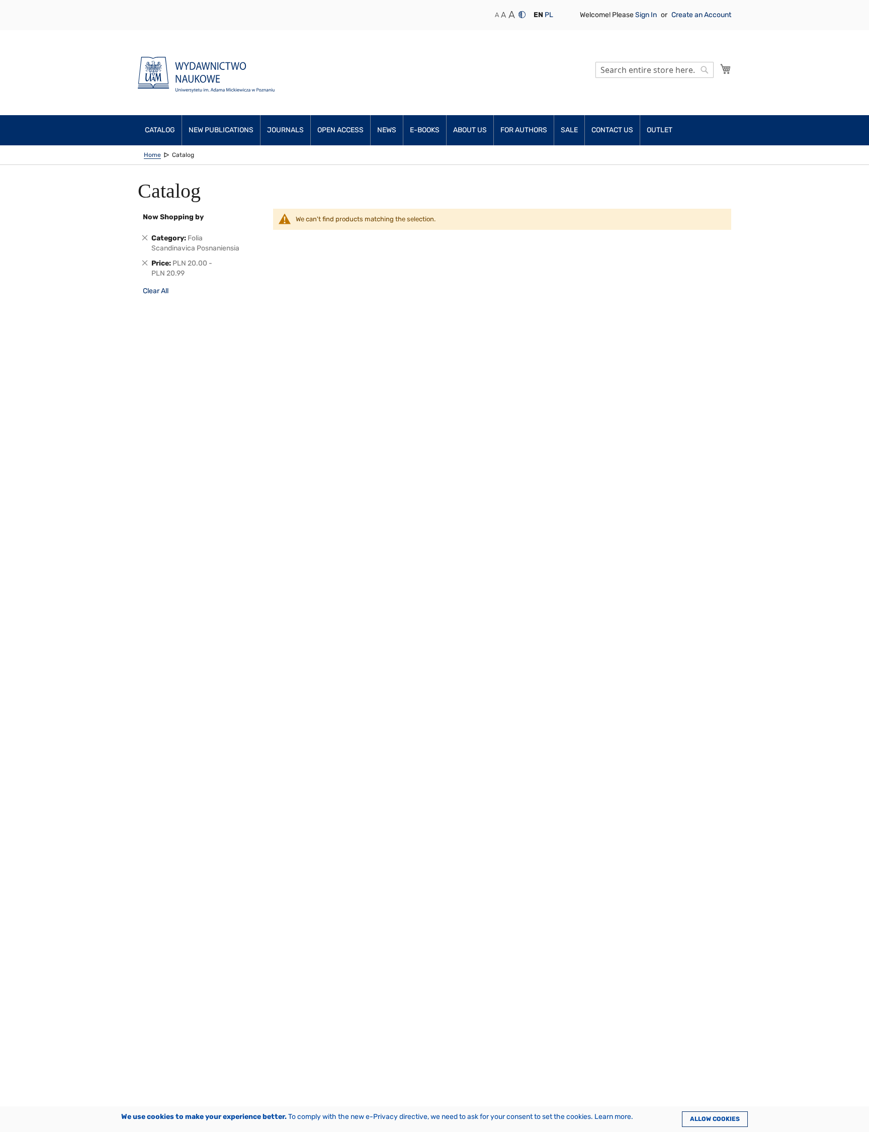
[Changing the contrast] (522, 15)
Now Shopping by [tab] (173, 217)
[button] (538, 15)
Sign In (646, 15)
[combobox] (654, 70)
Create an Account (701, 15)
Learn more (612, 1116)
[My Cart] (725, 69)
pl (549, 15)
